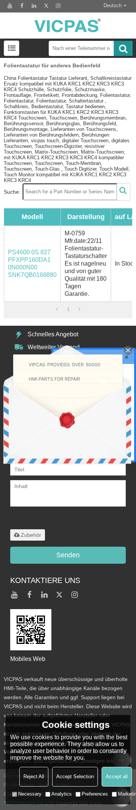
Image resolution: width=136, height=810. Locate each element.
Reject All (33, 776)
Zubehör (31, 535)
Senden (68, 555)
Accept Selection (75, 776)
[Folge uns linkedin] (34, 5)
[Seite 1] (57, 309)
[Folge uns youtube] (10, 5)
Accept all (117, 776)
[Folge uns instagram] (58, 5)
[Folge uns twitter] (46, 5)
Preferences (95, 794)
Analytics (61, 794)
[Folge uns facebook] (22, 5)
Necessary (30, 794)
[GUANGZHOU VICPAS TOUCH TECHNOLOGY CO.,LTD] (68, 25)
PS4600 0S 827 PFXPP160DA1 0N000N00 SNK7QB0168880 (32, 263)
